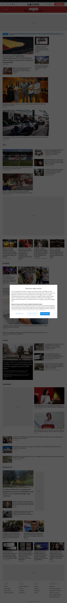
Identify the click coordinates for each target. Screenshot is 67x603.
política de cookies (44, 299)
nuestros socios (30, 291)
